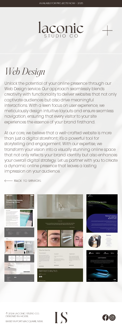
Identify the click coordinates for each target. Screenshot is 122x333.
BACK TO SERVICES (27, 180)
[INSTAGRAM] (112, 317)
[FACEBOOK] (105, 317)
